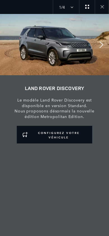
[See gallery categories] (87, 7)
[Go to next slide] (103, 45)
